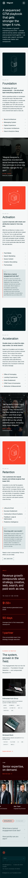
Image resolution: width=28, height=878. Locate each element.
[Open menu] (24, 3)
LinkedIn (4, 866)
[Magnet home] (7, 3)
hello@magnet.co (6, 864)
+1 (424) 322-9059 (18, 864)
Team (3, 762)
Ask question (8, 558)
